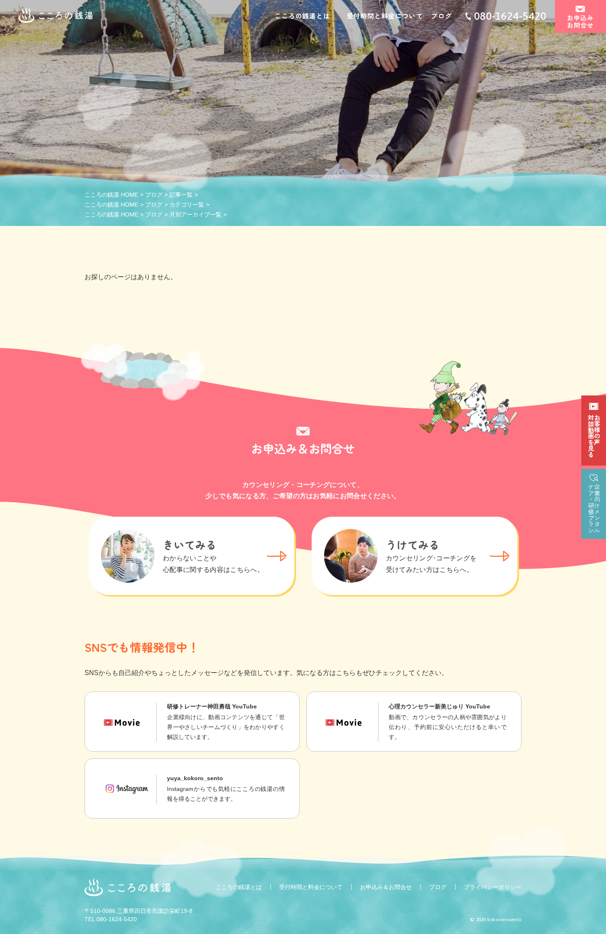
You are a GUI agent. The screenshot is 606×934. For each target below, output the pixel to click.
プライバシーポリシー (492, 887)
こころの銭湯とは (302, 16)
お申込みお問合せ (580, 21)
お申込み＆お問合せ (386, 887)
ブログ (441, 16)
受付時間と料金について (385, 16)
